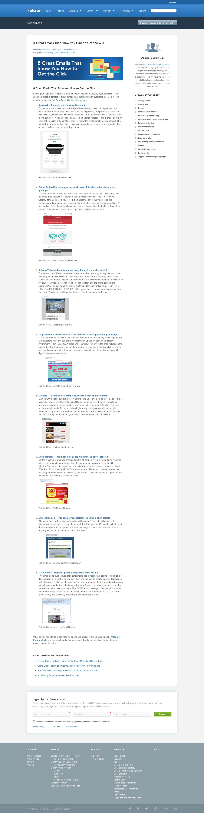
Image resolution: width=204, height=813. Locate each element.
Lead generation (145, 138)
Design (57, 52)
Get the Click (143, 130)
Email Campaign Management (64, 761)
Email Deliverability (59, 782)
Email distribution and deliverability (153, 119)
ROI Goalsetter (97, 758)
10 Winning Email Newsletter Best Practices (58, 675)
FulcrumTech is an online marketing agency (152, 64)
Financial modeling (146, 126)
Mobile (141, 145)
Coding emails (144, 100)
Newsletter (173, 2)
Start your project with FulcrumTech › (157, 22)
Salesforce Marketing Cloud (66, 779)
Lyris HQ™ (58, 773)
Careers (30, 764)
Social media (143, 153)
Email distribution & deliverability (127, 770)
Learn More (55, 726)
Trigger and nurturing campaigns (152, 156)
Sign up (162, 714)
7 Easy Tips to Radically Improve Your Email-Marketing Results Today (71, 660)
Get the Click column (71, 99)
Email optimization (67, 52)
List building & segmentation (125, 788)
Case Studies (33, 758)
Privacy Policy (38, 726)
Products (95, 749)
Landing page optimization (149, 134)
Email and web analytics (148, 111)
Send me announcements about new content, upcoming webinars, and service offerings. (73, 721)
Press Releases (34, 755)
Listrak (57, 770)
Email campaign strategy (148, 115)
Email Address (35, 714)
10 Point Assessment (63, 758)
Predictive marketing (147, 149)
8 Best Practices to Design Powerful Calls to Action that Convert (68, 670)
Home (61, 10)
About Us (32, 749)
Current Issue (71, 726)
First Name (75, 714)
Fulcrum (39, 10)
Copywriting (48, 52)
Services (55, 749)
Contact (155, 749)
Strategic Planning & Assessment (65, 755)
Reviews (31, 761)
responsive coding (98, 575)
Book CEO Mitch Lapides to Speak (66, 785)
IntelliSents (96, 755)
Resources (118, 749)
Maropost (58, 776)
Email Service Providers (61, 767)
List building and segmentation (151, 141)
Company (116, 714)
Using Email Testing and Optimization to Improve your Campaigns (69, 665)
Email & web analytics (123, 764)
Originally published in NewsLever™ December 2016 (55, 49)
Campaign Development (64, 764)
